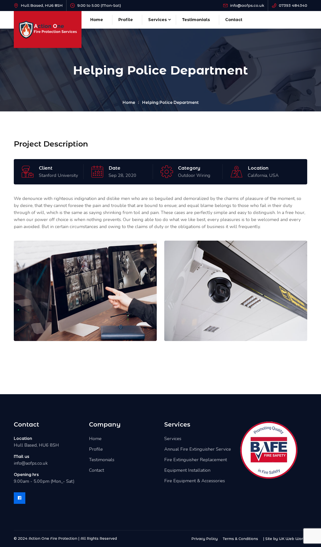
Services (157, 19)
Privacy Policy (204, 538)
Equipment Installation (187, 470)
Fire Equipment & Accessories (194, 481)
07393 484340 (293, 5)
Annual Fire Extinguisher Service (197, 449)
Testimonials (196, 19)
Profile (125, 19)
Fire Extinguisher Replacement (195, 460)
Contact (233, 19)
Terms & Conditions (240, 538)
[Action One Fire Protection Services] (48, 29)
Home (96, 19)
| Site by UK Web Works (285, 538)
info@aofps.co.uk (247, 5)
